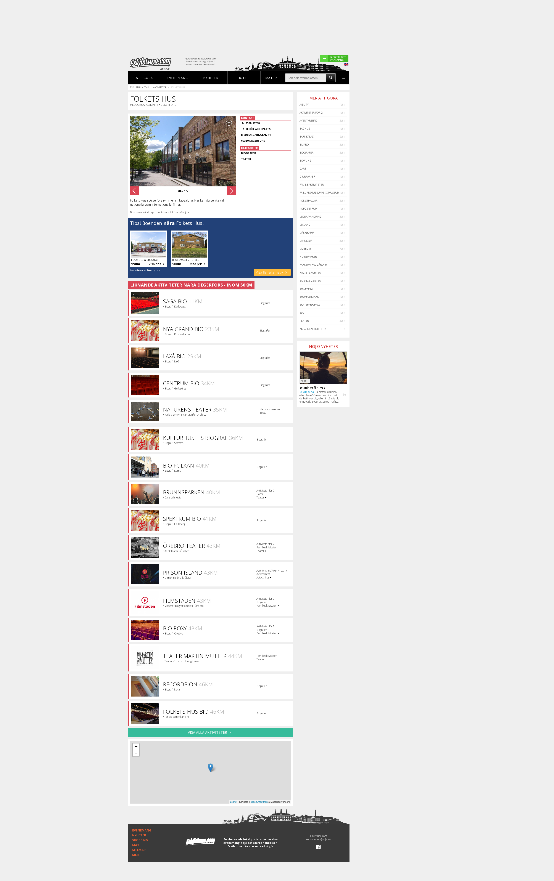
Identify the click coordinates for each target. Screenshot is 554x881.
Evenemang (177, 78)
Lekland (305, 224)
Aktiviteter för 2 (311, 112)
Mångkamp (307, 232)
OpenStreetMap (259, 801)
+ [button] (136, 746)
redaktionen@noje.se (318, 839)
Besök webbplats (258, 129)
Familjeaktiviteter (312, 184)
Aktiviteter (159, 87)
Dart (303, 168)
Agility (304, 104)
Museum (305, 248)
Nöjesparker (308, 256)
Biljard (304, 144)
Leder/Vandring (311, 216)
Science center (310, 280)
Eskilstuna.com (139, 87)
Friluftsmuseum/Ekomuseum (319, 192)
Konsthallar (308, 200)
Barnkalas (307, 136)
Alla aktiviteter (315, 329)
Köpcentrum (308, 208)
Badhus (305, 128)
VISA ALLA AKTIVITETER (208, 732)
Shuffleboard (309, 296)
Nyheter (210, 78)
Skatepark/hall (310, 304)
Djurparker (307, 176)
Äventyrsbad (308, 120)
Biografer (307, 152)
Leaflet (233, 801)
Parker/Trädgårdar (313, 264)
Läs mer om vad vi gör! (258, 846)
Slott (304, 312)
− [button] (136, 753)
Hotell (244, 78)
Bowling (305, 160)
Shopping (306, 288)
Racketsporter (310, 272)
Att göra (144, 78)
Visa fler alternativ (270, 272)
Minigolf (306, 240)
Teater (304, 320)
